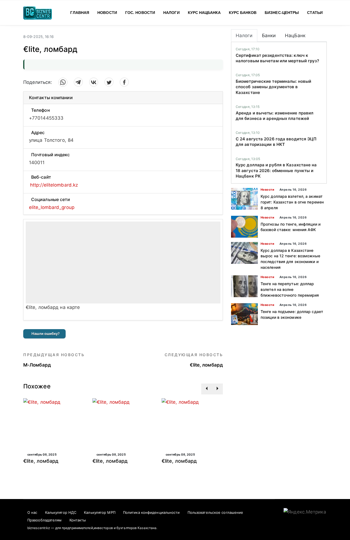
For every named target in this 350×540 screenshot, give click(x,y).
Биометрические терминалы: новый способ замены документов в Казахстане (273, 87)
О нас (32, 512)
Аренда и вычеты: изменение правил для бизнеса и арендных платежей (274, 115)
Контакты (77, 520)
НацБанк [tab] (295, 35)
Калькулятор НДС (61, 512)
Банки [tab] (269, 35)
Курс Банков (242, 12)
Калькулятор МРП (99, 512)
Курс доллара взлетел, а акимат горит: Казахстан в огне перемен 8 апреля (292, 202)
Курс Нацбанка (204, 12)
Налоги (171, 12)
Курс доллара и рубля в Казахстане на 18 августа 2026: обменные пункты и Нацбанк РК (276, 170)
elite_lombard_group (51, 207)
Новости (107, 12)
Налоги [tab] (244, 35)
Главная (79, 12)
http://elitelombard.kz (54, 185)
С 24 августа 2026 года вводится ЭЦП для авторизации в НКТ (276, 141)
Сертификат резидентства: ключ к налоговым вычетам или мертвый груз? (277, 58)
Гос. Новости (140, 12)
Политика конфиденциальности (151, 512)
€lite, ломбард (41, 461)
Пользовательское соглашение (215, 512)
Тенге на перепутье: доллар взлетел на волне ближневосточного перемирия (290, 289)
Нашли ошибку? (45, 333)
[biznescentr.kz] (37, 12)
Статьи (315, 12)
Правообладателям (44, 520)
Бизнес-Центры (282, 12)
